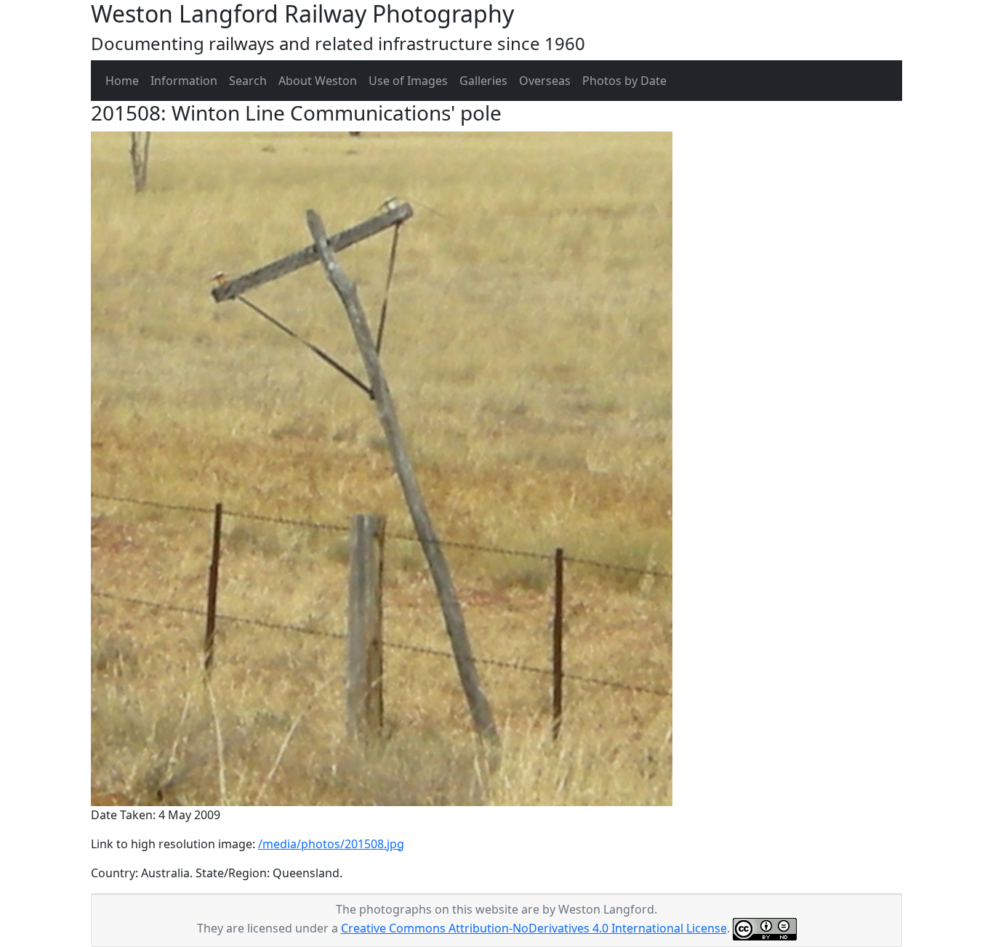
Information (183, 81)
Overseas (545, 81)
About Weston (317, 81)
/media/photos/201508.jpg (331, 844)
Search (248, 81)
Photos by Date (624, 81)
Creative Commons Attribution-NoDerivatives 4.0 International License (534, 928)
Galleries (483, 81)
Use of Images (408, 81)
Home (122, 81)
